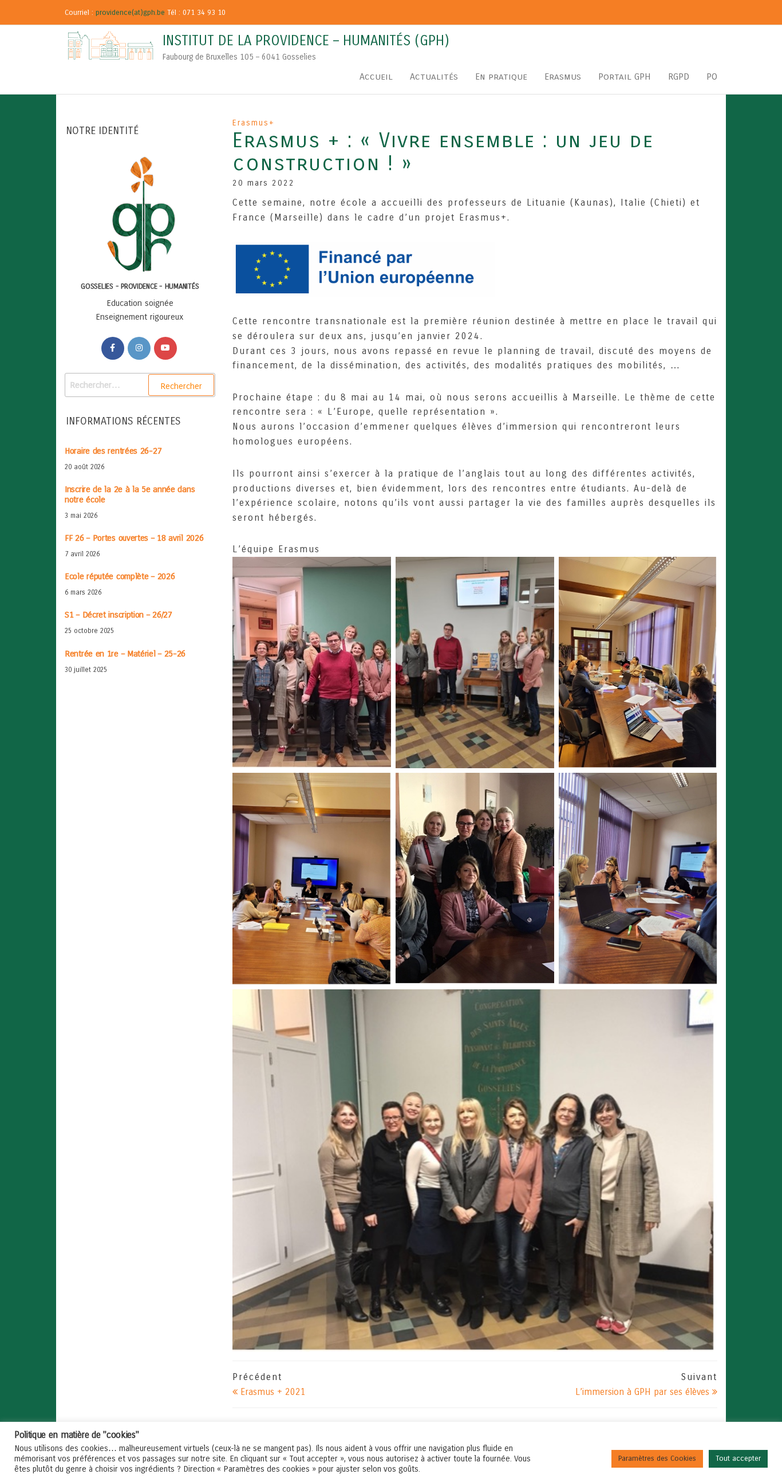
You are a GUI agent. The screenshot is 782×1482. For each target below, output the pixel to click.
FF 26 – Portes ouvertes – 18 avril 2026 (134, 538)
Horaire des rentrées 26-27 (113, 451)
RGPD (678, 76)
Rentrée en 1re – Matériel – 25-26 (125, 653)
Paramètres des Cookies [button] (657, 1458)
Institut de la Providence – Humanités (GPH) (306, 41)
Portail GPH (624, 76)
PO (711, 76)
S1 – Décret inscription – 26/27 (118, 615)
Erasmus (562, 76)
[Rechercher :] (140, 385)
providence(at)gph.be (130, 12)
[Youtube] (165, 348)
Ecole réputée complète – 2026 (120, 576)
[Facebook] (112, 348)
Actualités (434, 76)
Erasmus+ (253, 123)
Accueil (376, 76)
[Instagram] (139, 348)
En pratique (501, 76)
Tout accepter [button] (738, 1458)
